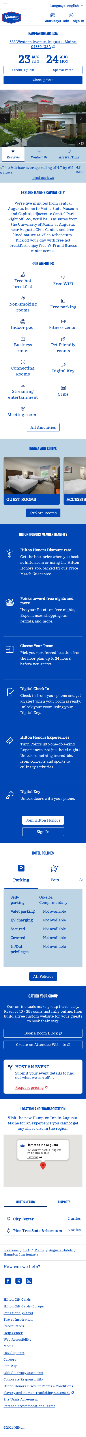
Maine (39, 1250)
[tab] (13, 154)
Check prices (54, 80)
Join (66, 21)
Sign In (78, 21)
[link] (31, 1087)
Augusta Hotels (61, 1250)
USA (26, 1250)
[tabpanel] (43, 172)
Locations (11, 1250)
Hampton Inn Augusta (21, 1254)
